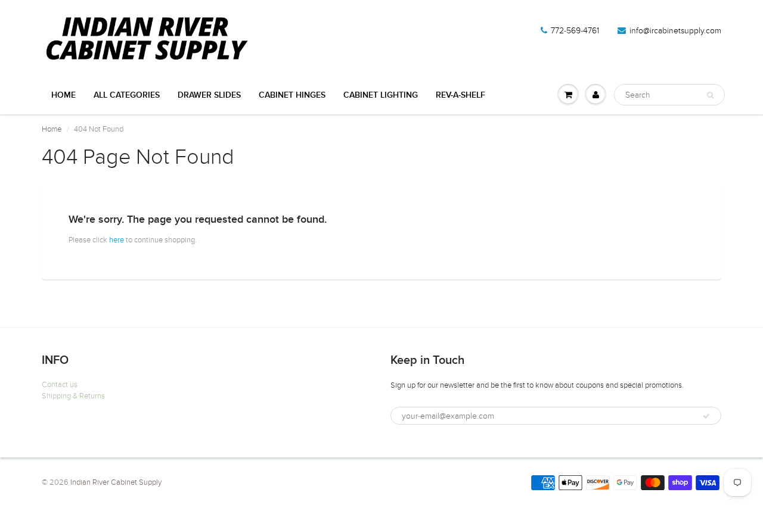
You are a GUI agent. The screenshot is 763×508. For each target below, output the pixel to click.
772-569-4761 (575, 31)
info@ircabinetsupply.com (675, 31)
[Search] (710, 95)
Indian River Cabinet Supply (116, 482)
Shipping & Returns (73, 396)
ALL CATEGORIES (127, 95)
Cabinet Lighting (380, 95)
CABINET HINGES (292, 95)
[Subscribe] (706, 416)
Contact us (59, 384)
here (116, 240)
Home (63, 95)
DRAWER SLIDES (209, 95)
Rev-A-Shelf (460, 95)
